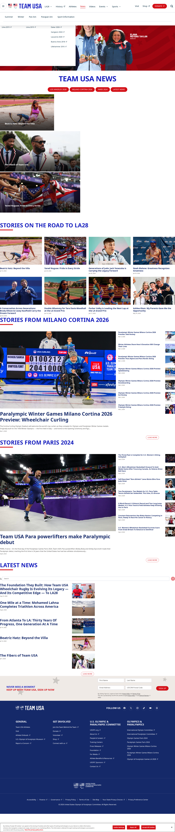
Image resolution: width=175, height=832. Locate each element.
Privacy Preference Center (138, 800)
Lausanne (58, 37)
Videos (92, 6)
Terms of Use (136, 694)
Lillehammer (59, 46)
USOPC (97, 762)
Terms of (144, 695)
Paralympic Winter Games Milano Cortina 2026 (143, 754)
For (95, 754)
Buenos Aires (59, 42)
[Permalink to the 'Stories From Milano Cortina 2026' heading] (111, 320)
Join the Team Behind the (66, 727)
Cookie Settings (119, 827)
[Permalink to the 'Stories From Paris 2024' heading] (76, 442)
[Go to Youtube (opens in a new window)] (150, 708)
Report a (23, 743)
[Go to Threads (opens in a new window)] (156, 708)
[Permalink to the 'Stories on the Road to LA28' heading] (90, 225)
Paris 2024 (102, 89)
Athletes (73, 6)
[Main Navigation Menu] (3, 6)
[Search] (172, 6)
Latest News (119, 89)
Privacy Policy (126, 694)
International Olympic (141, 730)
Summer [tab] (9, 16)
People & (97, 738)
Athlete (23, 735)
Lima (7, 27)
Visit (137, 6)
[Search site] (173, 579)
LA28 (47, 6)
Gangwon (58, 32)
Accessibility (31, 800)
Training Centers (96, 742)
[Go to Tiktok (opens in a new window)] (143, 708)
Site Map (96, 800)
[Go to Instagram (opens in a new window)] (137, 708)
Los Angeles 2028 (58, 89)
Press (96, 746)
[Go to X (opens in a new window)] (131, 708)
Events (102, 6)
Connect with (60, 743)
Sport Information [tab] (66, 16)
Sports (115, 6)
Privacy (132, 695)
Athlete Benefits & (102, 758)
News (82, 6)
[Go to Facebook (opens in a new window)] (124, 708)
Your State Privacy (114, 799)
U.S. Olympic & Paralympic (30, 739)
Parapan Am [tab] (47, 16)
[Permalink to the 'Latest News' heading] (39, 565)
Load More (152, 437)
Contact (95, 766)
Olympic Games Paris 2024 (137, 738)
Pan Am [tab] (32, 16)
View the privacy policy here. (34, 830)
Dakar (57, 27)
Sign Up (162, 688)
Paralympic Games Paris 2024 (138, 742)
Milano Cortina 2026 (82, 89)
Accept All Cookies (148, 827)
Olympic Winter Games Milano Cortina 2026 (141, 747)
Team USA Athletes (23, 727)
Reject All (133, 827)
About (94, 734)
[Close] (172, 827)
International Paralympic (142, 734)
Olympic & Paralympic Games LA (142, 759)
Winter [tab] (21, 16)
